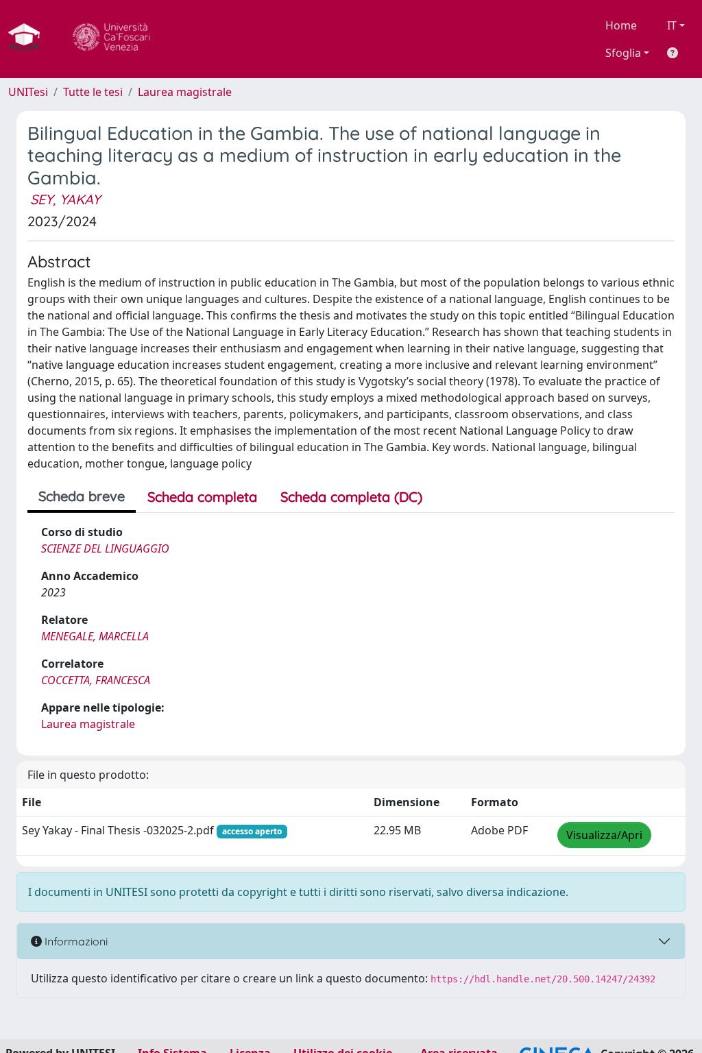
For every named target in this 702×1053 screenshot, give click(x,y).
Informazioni (75, 941)
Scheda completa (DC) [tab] (351, 496)
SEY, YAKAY (65, 199)
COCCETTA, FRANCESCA (95, 680)
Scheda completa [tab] (202, 496)
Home (621, 25)
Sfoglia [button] (623, 52)
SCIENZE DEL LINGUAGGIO (105, 548)
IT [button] (672, 25)
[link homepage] (29, 39)
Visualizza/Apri (604, 835)
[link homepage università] (111, 39)
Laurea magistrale (185, 91)
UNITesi (28, 91)
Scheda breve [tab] (81, 496)
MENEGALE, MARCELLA (95, 636)
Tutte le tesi (93, 91)
